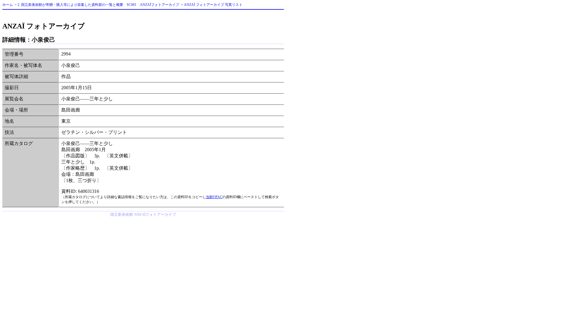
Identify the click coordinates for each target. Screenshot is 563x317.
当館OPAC (214, 197)
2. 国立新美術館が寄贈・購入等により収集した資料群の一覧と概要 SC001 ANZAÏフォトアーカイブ (98, 5)
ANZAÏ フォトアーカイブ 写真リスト (213, 5)
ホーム (7, 5)
